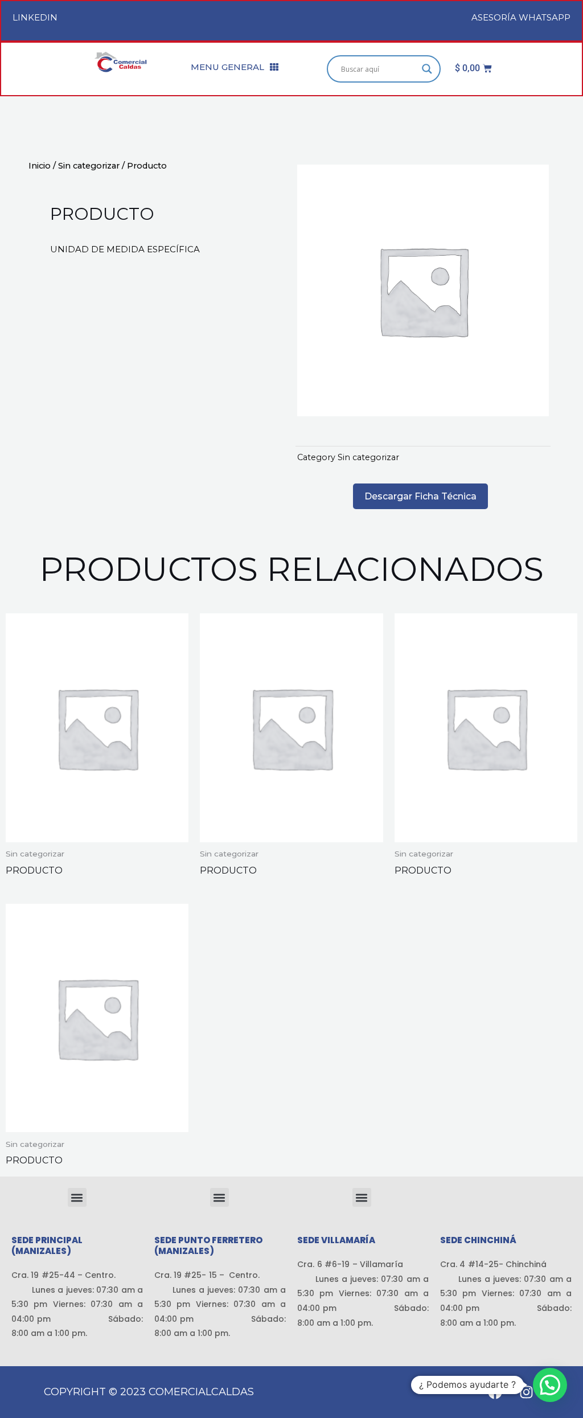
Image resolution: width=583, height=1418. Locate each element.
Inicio (39, 166)
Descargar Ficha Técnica (420, 496)
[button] (77, 1197)
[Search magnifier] (427, 69)
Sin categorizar (89, 166)
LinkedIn (35, 17)
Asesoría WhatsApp (520, 17)
